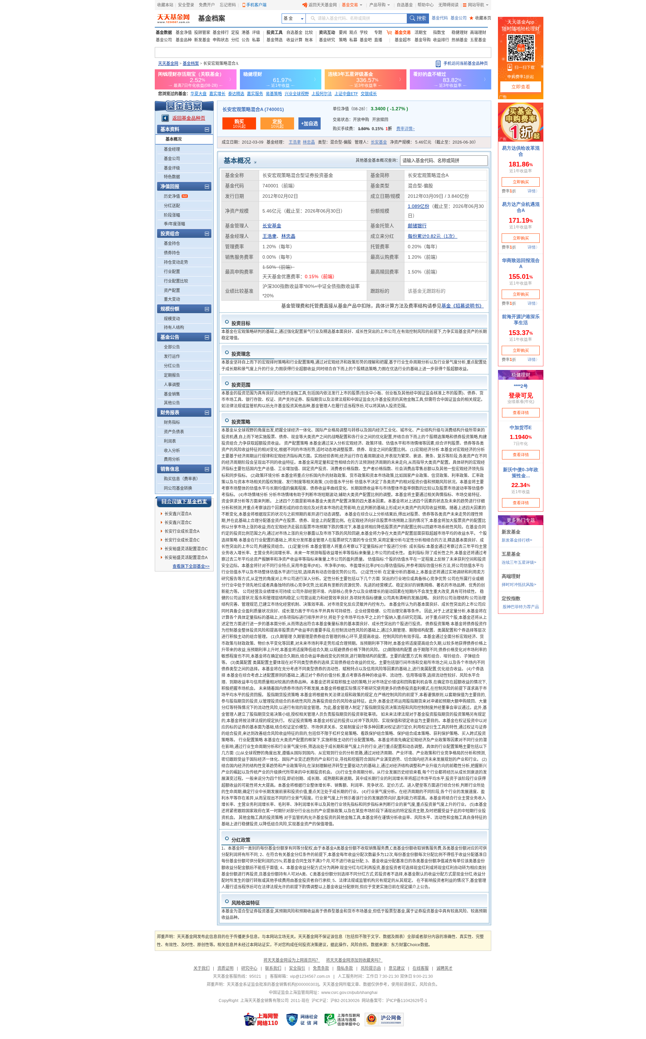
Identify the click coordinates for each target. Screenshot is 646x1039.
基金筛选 (274, 40)
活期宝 (421, 32)
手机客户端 (256, 5)
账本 (309, 40)
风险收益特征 (245, 902)
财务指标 (172, 422)
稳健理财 (460, 32)
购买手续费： (374, 128)
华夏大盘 (198, 93)
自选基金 (405, 5)
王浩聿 (295, 142)
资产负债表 (174, 432)
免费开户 (207, 5)
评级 (256, 32)
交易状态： (360, 119)
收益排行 (441, 40)
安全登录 (186, 5)
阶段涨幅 (172, 215)
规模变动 (172, 319)
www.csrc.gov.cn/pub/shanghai (349, 992)
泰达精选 (236, 93)
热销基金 (460, 40)
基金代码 (440, 18)
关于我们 (201, 968)
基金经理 (172, 149)
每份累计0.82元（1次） (433, 236)
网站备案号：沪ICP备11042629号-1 (394, 1000)
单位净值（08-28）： (370, 109)
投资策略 (240, 421)
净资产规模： (434, 142)
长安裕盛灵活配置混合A (186, 557)
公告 (246, 40)
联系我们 (273, 968)
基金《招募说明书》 (462, 305)
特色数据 (172, 177)
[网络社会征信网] (301, 1019)
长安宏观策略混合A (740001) (253, 109)
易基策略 (274, 93)
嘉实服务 (255, 93)
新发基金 (202, 40)
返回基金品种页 (188, 118)
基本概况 (174, 139)
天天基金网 (168, 63)
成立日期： (242, 142)
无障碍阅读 (448, 5)
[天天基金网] (174, 18)
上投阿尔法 (322, 93)
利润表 (170, 441)
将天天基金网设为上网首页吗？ (291, 960)
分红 (235, 40)
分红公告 (172, 366)
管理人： (371, 142)
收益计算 (294, 40)
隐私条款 (345, 968)
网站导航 (476, 5)
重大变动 (172, 299)
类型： (335, 142)
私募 (256, 40)
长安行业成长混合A (182, 531)
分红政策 (240, 840)
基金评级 (172, 168)
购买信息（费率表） (182, 479)
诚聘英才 (444, 968)
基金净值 (184, 32)
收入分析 (172, 450)
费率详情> (405, 128)
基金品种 (184, 40)
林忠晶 (309, 142)
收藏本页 (480, 18)
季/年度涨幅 (174, 224)
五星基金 (478, 40)
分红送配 (172, 205)
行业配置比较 (176, 281)
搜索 (418, 18)
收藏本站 (165, 5)
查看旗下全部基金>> (191, 566)
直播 (378, 40)
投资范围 (240, 384)
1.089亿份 (418, 206)
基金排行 (221, 32)
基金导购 (423, 40)
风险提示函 (371, 968)
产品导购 (377, 5)
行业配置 (172, 271)
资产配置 (172, 290)
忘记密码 (228, 5)
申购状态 (221, 40)
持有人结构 (174, 327)
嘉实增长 (217, 93)
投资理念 (240, 354)
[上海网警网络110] (261, 1019)
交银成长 (369, 93)
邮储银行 (417, 225)
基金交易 (350, 5)
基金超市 (403, 40)
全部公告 (172, 347)
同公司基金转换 (178, 488)
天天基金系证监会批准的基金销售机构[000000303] (273, 984)
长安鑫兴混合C (178, 522)
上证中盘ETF (346, 93)
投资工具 (274, 32)
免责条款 (321, 968)
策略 (343, 40)
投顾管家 (202, 32)
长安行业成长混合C (182, 540)
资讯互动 (327, 32)
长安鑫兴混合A (178, 514)
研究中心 (249, 968)
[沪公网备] (384, 1019)
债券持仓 (172, 253)
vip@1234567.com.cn (310, 976)
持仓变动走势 (176, 262)
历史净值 (172, 196)
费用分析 (172, 459)
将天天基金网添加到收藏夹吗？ (354, 960)
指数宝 (439, 32)
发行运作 (172, 356)
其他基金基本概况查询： (378, 160)
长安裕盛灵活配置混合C (186, 549)
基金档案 (211, 18)
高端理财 (478, 32)
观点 (353, 32)
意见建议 (397, 968)
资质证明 (225, 968)
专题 (378, 32)
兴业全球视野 (297, 93)
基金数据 (164, 32)
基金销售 (172, 394)
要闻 (343, 32)
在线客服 (420, 968)
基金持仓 (172, 243)
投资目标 (240, 323)
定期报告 (172, 375)
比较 (309, 32)
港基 (246, 32)
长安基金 (379, 142)
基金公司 (459, 18)
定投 (235, 32)
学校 (364, 32)
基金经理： (290, 142)
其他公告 (172, 403)
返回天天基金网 (323, 5)
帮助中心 (426, 5)
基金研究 (327, 40)
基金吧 (366, 40)
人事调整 (172, 384)
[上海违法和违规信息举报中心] (342, 1019)
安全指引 (297, 968)
